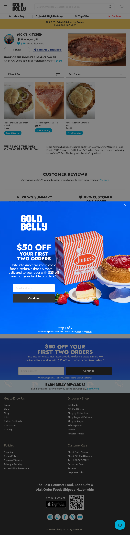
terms (89, 331)
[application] (120, 525)
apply (79, 331)
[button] (65, 267)
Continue (33, 298)
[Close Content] (125, 205)
